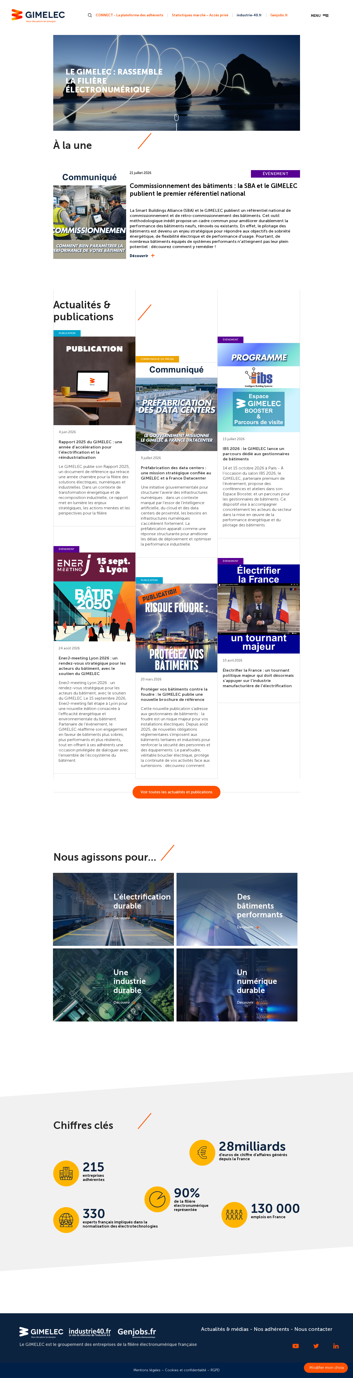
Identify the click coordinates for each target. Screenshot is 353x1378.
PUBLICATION (67, 333)
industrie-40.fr (249, 15)
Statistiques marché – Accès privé (200, 15)
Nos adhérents (271, 1329)
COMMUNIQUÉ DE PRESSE (157, 359)
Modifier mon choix (326, 1367)
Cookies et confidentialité (185, 1370)
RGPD (215, 1370)
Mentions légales (147, 1370)
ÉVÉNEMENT (275, 173)
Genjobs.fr (279, 15)
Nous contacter (313, 1329)
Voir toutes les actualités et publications (176, 792)
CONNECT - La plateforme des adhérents (129, 15)
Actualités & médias (225, 1329)
